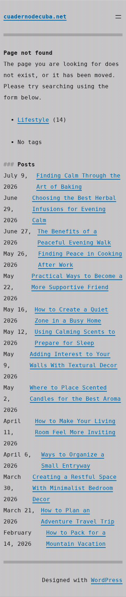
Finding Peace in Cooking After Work (80, 259)
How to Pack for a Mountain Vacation (76, 538)
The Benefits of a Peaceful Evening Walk (74, 237)
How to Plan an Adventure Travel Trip (77, 516)
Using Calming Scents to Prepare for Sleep (75, 337)
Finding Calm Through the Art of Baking (78, 181)
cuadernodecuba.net (35, 16)
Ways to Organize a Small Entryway (72, 460)
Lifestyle (33, 119)
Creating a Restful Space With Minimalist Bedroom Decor (75, 488)
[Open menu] (118, 17)
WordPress (106, 580)
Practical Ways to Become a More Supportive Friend (76, 281)
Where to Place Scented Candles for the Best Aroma (75, 393)
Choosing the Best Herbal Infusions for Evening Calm (74, 209)
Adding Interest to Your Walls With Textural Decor (73, 360)
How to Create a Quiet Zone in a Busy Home (71, 315)
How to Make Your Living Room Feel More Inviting (75, 427)
